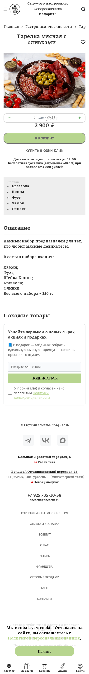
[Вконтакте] (45, 440)
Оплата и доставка (44, 524)
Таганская (44, 460)
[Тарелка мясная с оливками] (44, 107)
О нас (44, 545)
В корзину (44, 138)
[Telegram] (28, 440)
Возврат (44, 534)
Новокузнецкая (44, 477)
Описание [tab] (17, 228)
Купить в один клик (44, 151)
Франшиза (44, 567)
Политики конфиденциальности (32, 395)
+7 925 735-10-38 (44, 496)
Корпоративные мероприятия (44, 513)
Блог (44, 588)
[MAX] (63, 440)
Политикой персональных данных (44, 638)
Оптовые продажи (44, 577)
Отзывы (44, 556)
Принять (44, 651)
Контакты (44, 599)
